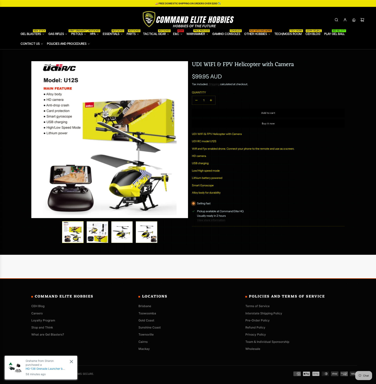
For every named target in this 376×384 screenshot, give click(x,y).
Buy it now (268, 123)
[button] (34, 139)
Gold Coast (146, 320)
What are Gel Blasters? (47, 334)
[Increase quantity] (211, 100)
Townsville (146, 334)
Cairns (143, 342)
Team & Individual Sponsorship (267, 342)
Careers (37, 313)
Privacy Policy (255, 334)
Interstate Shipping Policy (263, 313)
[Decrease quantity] (196, 100)
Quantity (199, 92)
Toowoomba (147, 313)
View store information (211, 220)
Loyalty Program (43, 320)
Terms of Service (257, 306)
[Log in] (345, 19)
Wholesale (252, 349)
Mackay (144, 349)
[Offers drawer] (353, 19)
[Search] (336, 19)
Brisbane (144, 306)
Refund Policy (255, 327)
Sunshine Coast (149, 327)
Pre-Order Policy (257, 320)
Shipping (214, 84)
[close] (20, 361)
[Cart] (362, 19)
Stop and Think (42, 327)
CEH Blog (37, 306)
